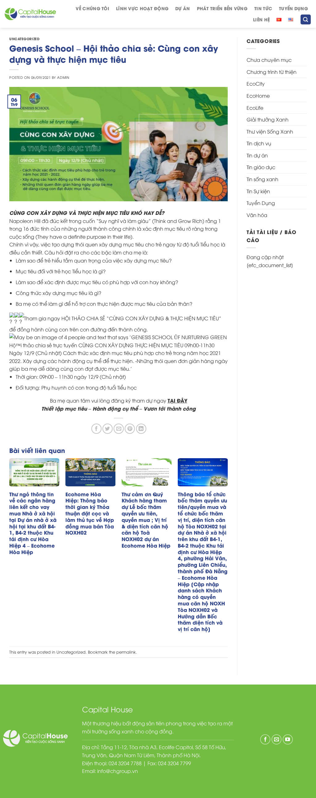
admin (63, 77)
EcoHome (258, 95)
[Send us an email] (277, 739)
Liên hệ (261, 19)
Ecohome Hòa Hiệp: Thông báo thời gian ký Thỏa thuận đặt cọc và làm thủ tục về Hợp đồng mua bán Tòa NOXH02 (89, 513)
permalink (126, 652)
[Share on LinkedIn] (141, 429)
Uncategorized (24, 38)
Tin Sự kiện (258, 191)
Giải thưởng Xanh (268, 119)
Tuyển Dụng (293, 8)
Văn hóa (257, 214)
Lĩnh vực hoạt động (142, 8)
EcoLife (255, 107)
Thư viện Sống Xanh (270, 131)
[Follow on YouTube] (288, 739)
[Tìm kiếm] (306, 20)
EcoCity (256, 83)
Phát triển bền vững (222, 8)
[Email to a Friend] (119, 429)
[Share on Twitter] (107, 429)
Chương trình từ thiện (272, 71)
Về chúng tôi (92, 8)
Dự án (182, 8)
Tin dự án (257, 155)
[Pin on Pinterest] (130, 429)
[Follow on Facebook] (265, 739)
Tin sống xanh (262, 179)
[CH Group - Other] (30, 14)
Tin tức (263, 8)
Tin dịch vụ (259, 143)
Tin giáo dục (261, 167)
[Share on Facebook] (96, 429)
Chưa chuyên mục (269, 59)
